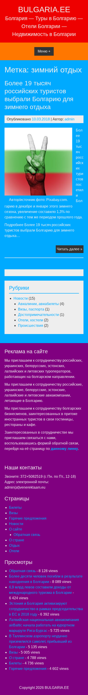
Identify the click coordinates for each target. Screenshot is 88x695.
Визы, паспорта (31, 309)
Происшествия (30, 325)
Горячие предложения (27, 518)
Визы (13, 513)
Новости (21, 298)
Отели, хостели (30, 320)
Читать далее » (70, 250)
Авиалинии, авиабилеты (38, 304)
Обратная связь (27, 535)
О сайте (15, 529)
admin (69, 119)
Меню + (44, 51)
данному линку (64, 449)
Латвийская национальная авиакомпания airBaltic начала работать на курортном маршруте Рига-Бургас (44, 625)
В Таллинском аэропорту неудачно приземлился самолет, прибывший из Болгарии (40, 641)
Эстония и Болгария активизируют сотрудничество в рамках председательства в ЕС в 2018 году (46, 609)
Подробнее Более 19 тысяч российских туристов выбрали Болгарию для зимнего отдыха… (39, 230)
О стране (16, 540)
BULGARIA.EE (44, 9)
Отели (14, 551)
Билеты (15, 507)
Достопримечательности (38, 315)
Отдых (14, 545)
